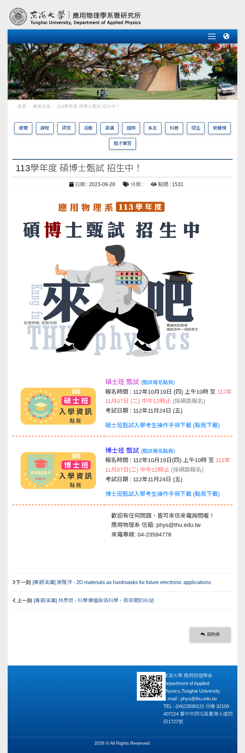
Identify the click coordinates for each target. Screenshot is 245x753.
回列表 (213, 634)
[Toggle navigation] (211, 36)
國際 (131, 128)
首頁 (22, 106)
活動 (88, 128)
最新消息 (42, 106)
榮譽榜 (219, 128)
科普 (174, 128)
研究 (66, 128)
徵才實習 (122, 143)
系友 (152, 128)
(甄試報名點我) (158, 382)
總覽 (23, 128)
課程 (44, 128)
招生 (195, 128)
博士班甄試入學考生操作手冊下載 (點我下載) (162, 494)
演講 (109, 128)
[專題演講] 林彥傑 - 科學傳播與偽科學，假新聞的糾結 (94, 600)
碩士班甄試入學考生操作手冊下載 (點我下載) (162, 425)
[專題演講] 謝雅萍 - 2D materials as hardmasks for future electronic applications (122, 582)
